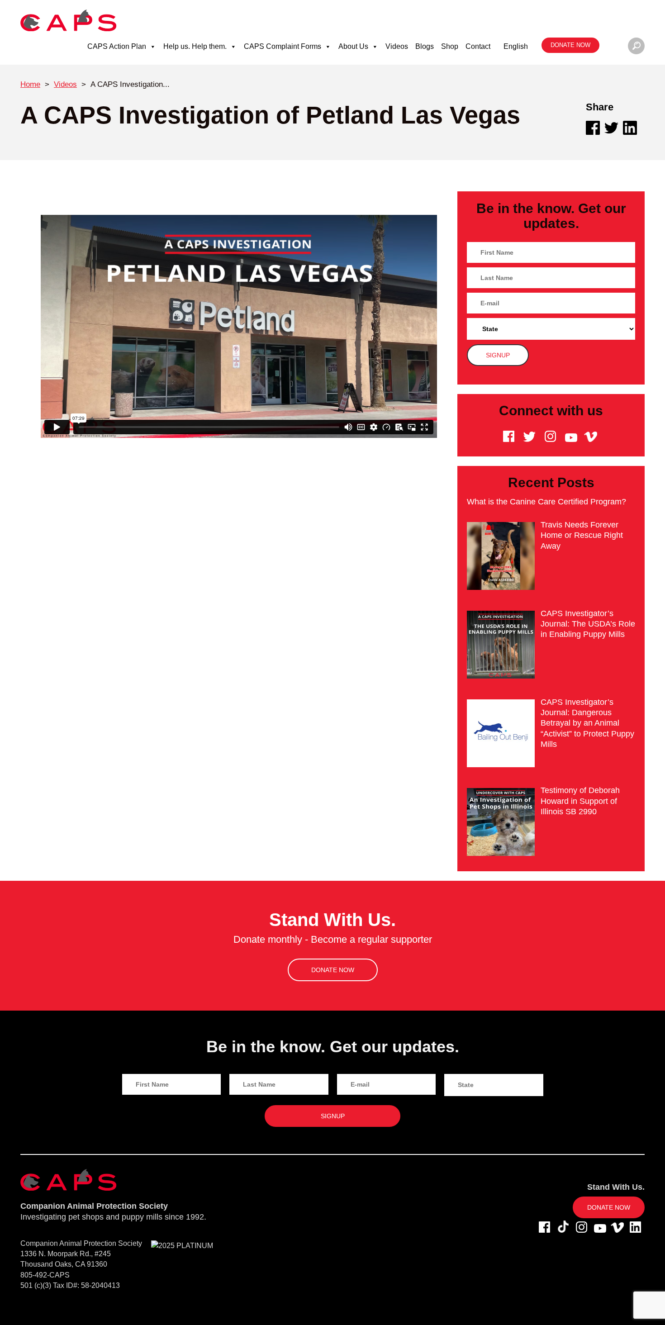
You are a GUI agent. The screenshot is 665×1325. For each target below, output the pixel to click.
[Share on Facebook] (593, 128)
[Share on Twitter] (611, 128)
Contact (478, 46)
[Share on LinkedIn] (630, 128)
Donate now (570, 45)
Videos (396, 46)
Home (30, 84)
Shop (449, 46)
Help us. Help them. (195, 46)
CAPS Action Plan (116, 46)
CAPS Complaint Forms (282, 46)
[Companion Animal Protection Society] (68, 20)
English (516, 46)
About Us (353, 46)
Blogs (424, 46)
